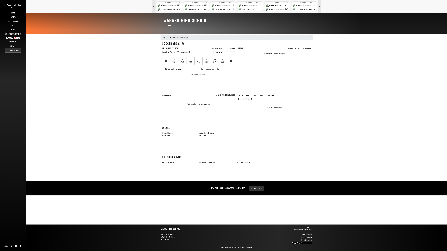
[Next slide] (319, 6)
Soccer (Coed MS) (208, 162)
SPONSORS (13, 41)
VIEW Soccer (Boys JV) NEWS (300, 48)
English (303, 240)
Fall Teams (172, 38)
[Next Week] (231, 61)
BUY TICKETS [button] (14, 50)
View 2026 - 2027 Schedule (224, 48)
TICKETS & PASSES (13, 21)
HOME (13, 12)
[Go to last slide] (154, 6)
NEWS (13, 29)
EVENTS (13, 17)
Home (164, 38)
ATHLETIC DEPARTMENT (13, 34)
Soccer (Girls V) (244, 162)
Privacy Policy (307, 234)
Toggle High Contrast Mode (302, 243)
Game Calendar (174, 69)
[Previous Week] (166, 61)
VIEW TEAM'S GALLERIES (226, 95)
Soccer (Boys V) (170, 162)
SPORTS (12, 25)
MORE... (12, 46)
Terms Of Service (306, 237)
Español (309, 240)
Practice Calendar (212, 69)
